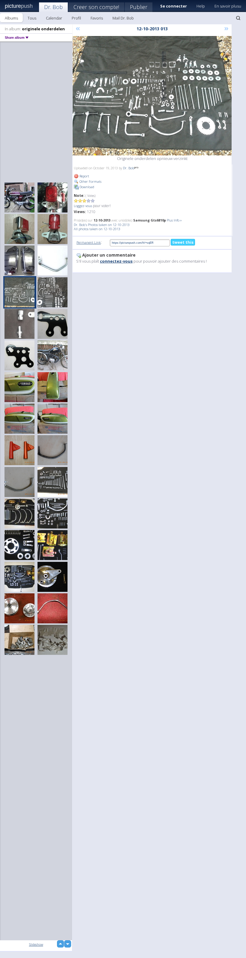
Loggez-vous (83, 205)
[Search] (238, 18)
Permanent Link (88, 242)
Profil (76, 18)
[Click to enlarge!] (152, 95)
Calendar (54, 18)
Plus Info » (174, 220)
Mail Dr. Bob (123, 18)
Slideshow (36, 944)
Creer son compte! (96, 7)
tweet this (183, 242)
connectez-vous (116, 261)
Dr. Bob (53, 7)
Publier (138, 7)
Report (84, 176)
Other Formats (90, 181)
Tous (32, 18)
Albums (11, 18)
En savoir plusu (227, 6)
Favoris (97, 18)
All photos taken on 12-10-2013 (97, 229)
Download (86, 187)
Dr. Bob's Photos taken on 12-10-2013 (102, 224)
